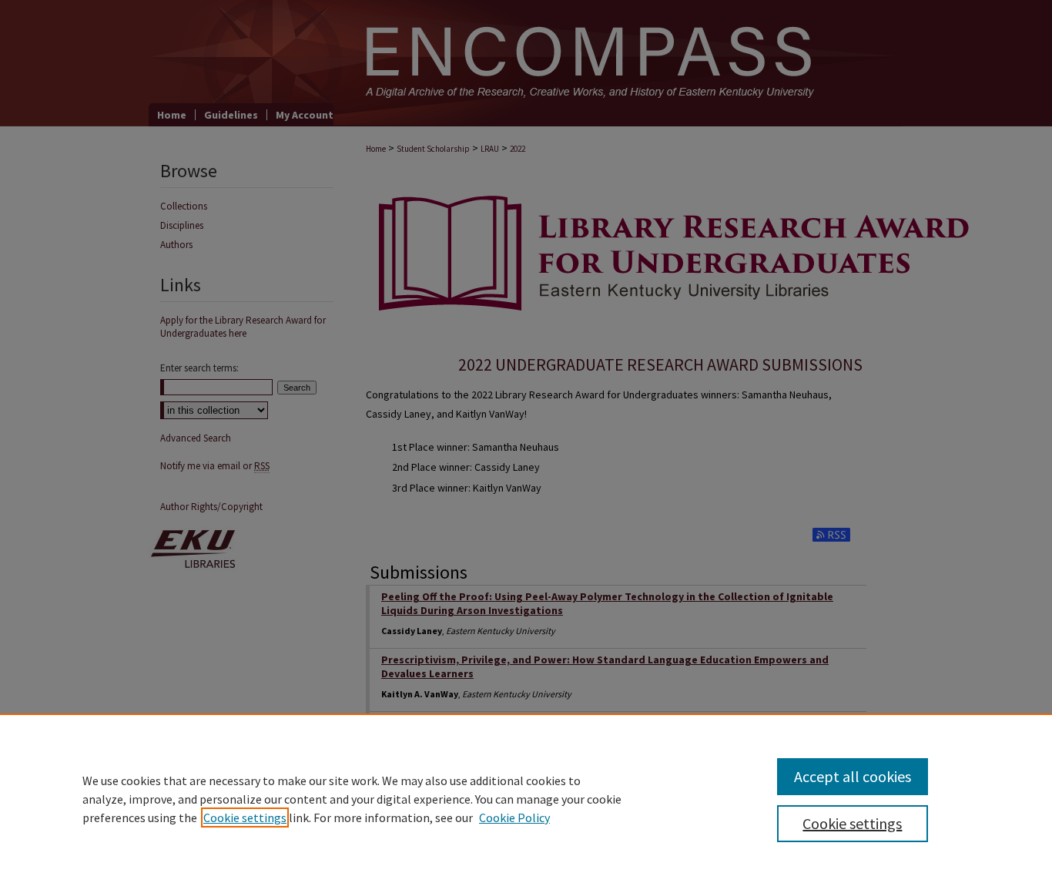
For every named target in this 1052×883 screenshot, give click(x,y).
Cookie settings (244, 817)
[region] (526, 798)
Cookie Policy (514, 817)
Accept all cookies (852, 776)
